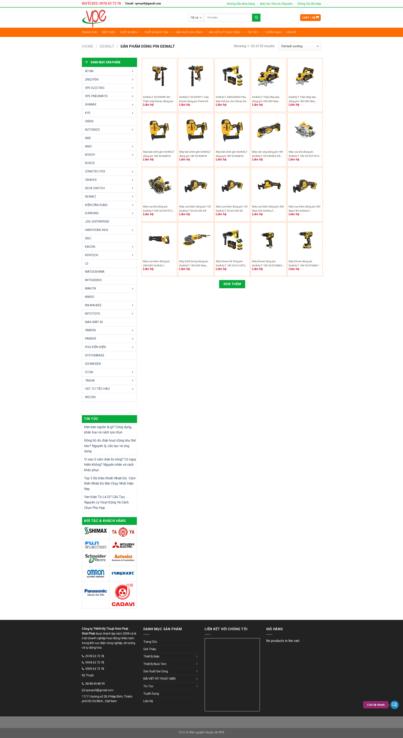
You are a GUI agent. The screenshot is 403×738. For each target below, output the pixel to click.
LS (86, 263)
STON (89, 372)
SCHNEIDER (93, 364)
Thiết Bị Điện (128, 32)
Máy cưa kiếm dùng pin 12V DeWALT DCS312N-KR (195, 208)
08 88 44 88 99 (95, 683)
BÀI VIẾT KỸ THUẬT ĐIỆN (224, 32)
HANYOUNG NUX (96, 230)
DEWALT (106, 46)
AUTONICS (92, 130)
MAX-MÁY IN (94, 322)
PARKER (90, 338)
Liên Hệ (291, 32)
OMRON (90, 330)
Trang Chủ (89, 32)
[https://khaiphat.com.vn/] (112, 18)
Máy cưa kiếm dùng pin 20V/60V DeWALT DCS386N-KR (156, 264)
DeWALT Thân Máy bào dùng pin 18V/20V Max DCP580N (266, 100)
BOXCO (90, 163)
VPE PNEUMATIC (96, 96)
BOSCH (90, 154)
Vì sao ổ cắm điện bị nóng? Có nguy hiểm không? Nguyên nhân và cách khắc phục (110, 464)
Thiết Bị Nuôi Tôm (156, 32)
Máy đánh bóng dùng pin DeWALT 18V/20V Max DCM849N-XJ (193, 264)
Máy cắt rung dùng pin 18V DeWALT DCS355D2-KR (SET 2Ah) (267, 154)
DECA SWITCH (95, 188)
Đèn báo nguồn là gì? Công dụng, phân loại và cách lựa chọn (108, 429)
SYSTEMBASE (94, 355)
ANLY (88, 146)
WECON (90, 397)
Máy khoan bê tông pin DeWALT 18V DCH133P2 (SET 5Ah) (230, 264)
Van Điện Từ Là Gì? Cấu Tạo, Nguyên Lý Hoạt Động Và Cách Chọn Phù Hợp (106, 502)
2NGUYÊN (91, 79)
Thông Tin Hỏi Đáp (309, 3)
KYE (87, 113)
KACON (90, 247)
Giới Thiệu (108, 32)
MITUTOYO (92, 314)
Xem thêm (232, 284)
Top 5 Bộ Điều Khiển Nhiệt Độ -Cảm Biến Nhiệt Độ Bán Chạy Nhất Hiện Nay (110, 483)
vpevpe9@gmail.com (99, 690)
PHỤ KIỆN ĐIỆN (95, 347)
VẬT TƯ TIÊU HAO (97, 389)
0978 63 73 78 (94, 656)
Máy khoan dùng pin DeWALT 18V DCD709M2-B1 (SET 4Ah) (267, 264)
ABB (88, 138)
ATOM (89, 71)
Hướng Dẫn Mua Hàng (241, 3)
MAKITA (90, 288)
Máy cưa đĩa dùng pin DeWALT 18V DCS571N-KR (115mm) (305, 154)
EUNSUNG (92, 213)
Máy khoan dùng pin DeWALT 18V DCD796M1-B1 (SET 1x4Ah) (304, 264)
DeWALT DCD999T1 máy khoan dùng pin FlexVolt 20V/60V (194, 100)
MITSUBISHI (93, 280)
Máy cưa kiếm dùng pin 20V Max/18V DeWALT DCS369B (268, 209)
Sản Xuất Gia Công (189, 32)
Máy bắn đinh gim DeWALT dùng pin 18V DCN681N (159, 154)
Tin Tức (252, 32)
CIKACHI (91, 180)
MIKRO (89, 297)
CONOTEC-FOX (95, 171)
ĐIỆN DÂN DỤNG (96, 205)
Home (87, 46)
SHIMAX (90, 104)
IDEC (88, 238)
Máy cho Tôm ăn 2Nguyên (276, 3)
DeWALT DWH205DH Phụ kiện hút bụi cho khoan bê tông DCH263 (231, 100)
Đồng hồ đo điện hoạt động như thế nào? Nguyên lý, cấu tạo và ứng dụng (110, 445)
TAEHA (90, 380)
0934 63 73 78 (94, 662)
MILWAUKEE (93, 305)
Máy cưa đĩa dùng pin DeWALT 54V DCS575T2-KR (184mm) (158, 209)
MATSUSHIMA (95, 272)
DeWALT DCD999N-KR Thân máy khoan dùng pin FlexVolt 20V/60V (158, 100)
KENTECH (91, 255)
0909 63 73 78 (94, 668)
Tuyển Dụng (273, 32)
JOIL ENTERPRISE (97, 221)
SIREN (89, 121)
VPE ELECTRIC (95, 88)
